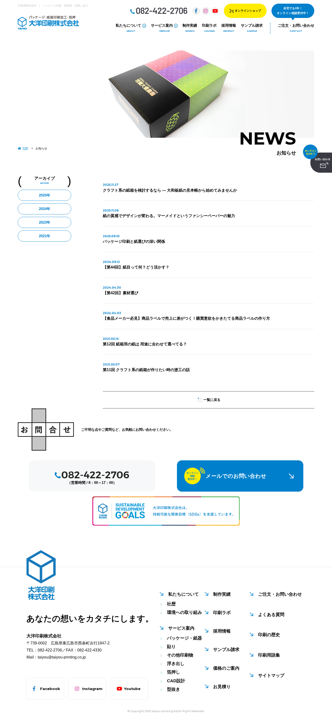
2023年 (44, 222)
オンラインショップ (248, 10)
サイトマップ (271, 675)
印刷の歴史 (269, 634)
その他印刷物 (180, 655)
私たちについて (183, 594)
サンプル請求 (226, 649)
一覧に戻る (211, 400)
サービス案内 (181, 628)
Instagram (92, 688)
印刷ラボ (222, 612)
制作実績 (222, 594)
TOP (25, 148)
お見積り (222, 686)
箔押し (173, 672)
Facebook (50, 688)
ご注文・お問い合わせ (280, 594)
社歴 (171, 603)
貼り (171, 646)
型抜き (173, 689)
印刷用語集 (269, 655)
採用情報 (222, 631)
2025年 (44, 195)
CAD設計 (176, 680)
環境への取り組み (184, 612)
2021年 (44, 236)
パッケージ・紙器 (184, 638)
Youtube (132, 688)
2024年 (44, 209)
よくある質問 (271, 614)
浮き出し (175, 663)
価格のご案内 (226, 668)
